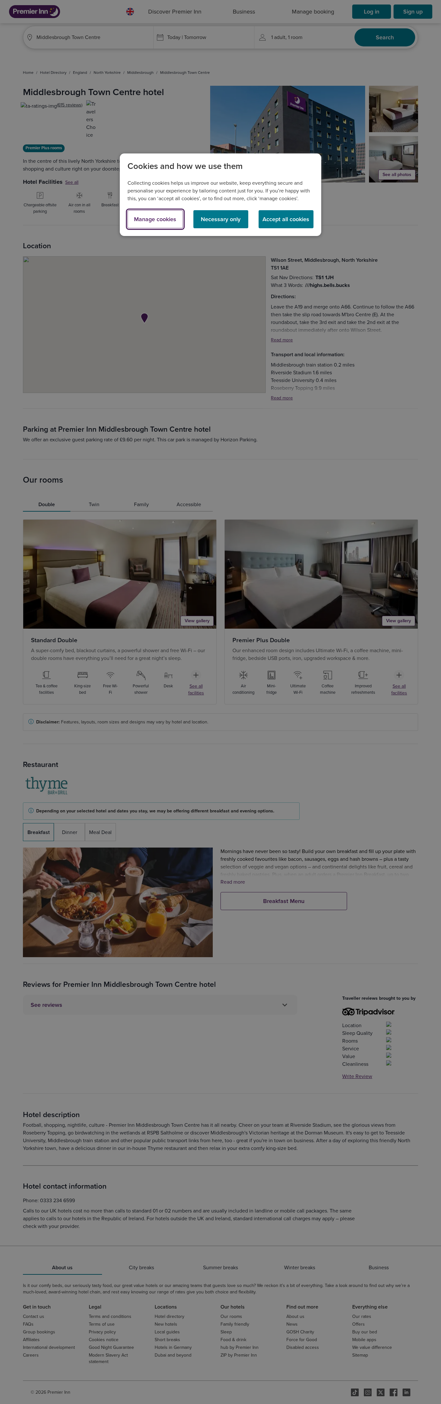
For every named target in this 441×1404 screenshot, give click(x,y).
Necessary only (221, 219)
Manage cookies (155, 219)
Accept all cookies (285, 219)
